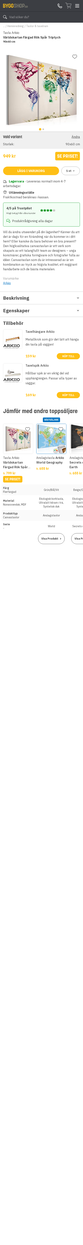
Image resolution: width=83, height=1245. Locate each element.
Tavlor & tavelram (37, 26)
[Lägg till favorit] (75, 57)
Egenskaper (16, 310)
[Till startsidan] (15, 6)
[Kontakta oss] (60, 6)
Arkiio (7, 283)
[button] (41, 140)
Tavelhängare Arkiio (40, 332)
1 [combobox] (68, 171)
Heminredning (15, 26)
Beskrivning (16, 298)
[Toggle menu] (77, 6)
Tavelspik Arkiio (37, 365)
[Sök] (5, 17)
